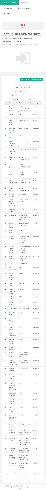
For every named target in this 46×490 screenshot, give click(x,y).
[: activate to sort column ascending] (6, 103)
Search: (13, 95)
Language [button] (9, 8)
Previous (9, 474)
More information (7, 44)
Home (25, 3)
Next (38, 474)
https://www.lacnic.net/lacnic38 (11, 47)
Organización (23, 103)
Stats (36, 44)
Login (8, 13)
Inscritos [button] (26, 79)
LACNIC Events (9, 2)
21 (33, 474)
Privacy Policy (37, 488)
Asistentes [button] (37, 79)
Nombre (12, 103)
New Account (25, 8)
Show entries (23, 92)
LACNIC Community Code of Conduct (20, 488)
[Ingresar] (23, 58)
